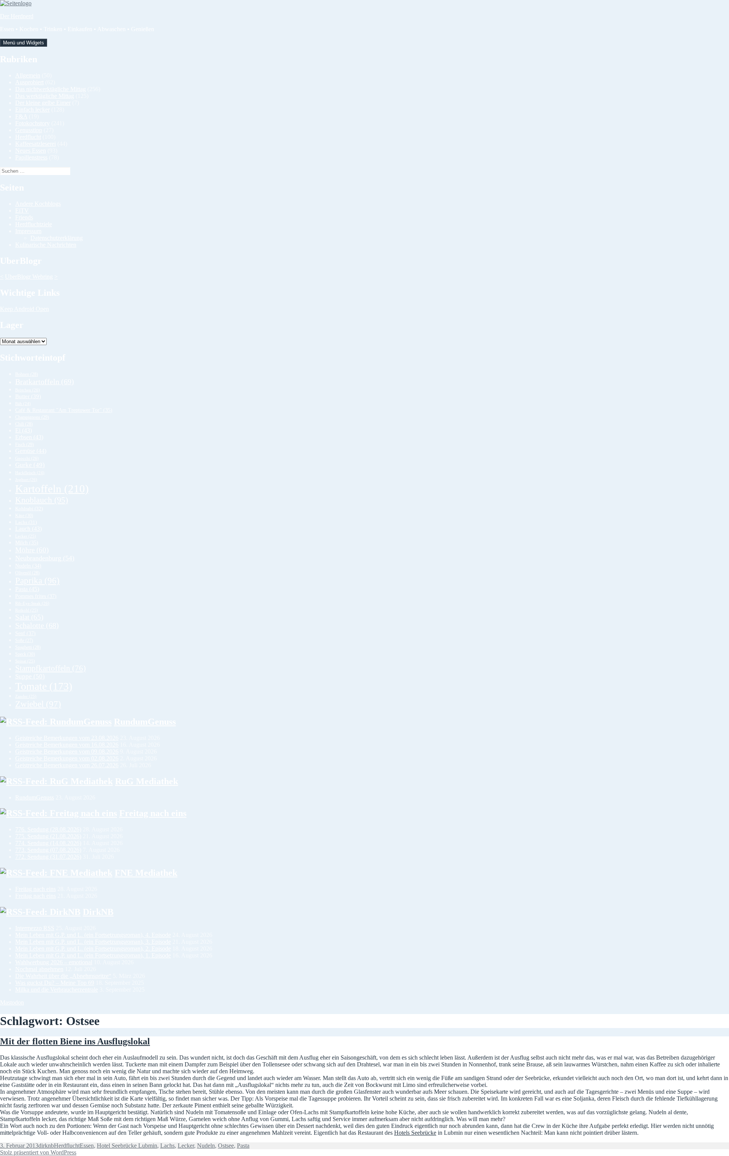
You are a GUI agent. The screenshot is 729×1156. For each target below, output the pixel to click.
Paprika (37, 580)
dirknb (46, 1145)
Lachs (26, 522)
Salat (29, 617)
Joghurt (26, 479)
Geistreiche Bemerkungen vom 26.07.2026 (66, 765)
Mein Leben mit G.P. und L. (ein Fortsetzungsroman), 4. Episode (93, 935)
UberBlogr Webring (29, 276)
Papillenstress (31, 157)
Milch (26, 543)
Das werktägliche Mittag (44, 96)
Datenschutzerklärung (56, 238)
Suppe (30, 676)
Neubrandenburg (44, 558)
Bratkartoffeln (44, 381)
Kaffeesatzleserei (35, 143)
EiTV (22, 210)
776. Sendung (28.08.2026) (48, 829)
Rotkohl (26, 610)
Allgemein (27, 75)
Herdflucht (28, 137)
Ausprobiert (29, 82)
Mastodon (12, 1002)
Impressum (28, 231)
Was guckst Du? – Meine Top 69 (54, 982)
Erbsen (29, 437)
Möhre (32, 550)
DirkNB (98, 912)
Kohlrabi (29, 508)
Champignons (32, 417)
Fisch (24, 444)
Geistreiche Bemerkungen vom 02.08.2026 (66, 758)
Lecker (25, 536)
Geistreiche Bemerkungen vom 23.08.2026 (66, 738)
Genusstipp (28, 130)
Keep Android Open (24, 309)
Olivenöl (27, 573)
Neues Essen (30, 150)
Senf (25, 633)
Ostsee (226, 1145)
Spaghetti (28, 647)
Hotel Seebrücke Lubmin (127, 1145)
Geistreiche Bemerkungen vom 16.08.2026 (66, 744)
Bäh (23, 404)
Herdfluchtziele (33, 224)
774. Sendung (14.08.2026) (48, 843)
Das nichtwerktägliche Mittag (50, 89)
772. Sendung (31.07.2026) (48, 856)
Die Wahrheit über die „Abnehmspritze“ (63, 976)
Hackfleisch (29, 473)
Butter (28, 396)
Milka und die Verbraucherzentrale (56, 989)
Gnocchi (27, 458)
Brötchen (27, 390)
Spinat (25, 661)
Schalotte (37, 625)
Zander (25, 696)
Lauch (28, 528)
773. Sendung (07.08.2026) (48, 850)
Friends (24, 217)
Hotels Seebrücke (415, 1132)
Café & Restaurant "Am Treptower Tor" (63, 410)
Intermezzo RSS (34, 928)
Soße (24, 640)
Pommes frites (36, 596)
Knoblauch (41, 500)
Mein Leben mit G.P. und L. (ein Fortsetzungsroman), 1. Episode (93, 955)
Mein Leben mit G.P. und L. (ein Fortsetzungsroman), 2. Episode (93, 948)
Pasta (27, 589)
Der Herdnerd (16, 16)
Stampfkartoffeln (50, 668)
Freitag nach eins (152, 813)
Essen (87, 1145)
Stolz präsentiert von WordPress (38, 1152)
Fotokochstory (32, 123)
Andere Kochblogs (38, 203)
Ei (23, 430)
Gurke (30, 464)
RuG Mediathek (146, 781)
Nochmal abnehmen (39, 969)
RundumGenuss (145, 722)
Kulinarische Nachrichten (45, 244)
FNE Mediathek (146, 873)
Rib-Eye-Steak (32, 603)
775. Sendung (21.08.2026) (48, 836)
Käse (24, 515)
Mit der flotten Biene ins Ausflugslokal (75, 1041)
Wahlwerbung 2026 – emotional (53, 962)
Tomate (43, 686)
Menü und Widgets (23, 43)
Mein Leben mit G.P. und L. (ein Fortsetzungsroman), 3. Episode (93, 941)
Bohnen (26, 374)
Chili (24, 424)
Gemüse (30, 451)
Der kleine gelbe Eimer (43, 102)
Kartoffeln (52, 489)
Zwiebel (38, 704)
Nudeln (28, 566)
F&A (21, 116)
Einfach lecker (32, 109)
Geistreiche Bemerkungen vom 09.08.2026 (66, 751)
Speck (25, 654)
